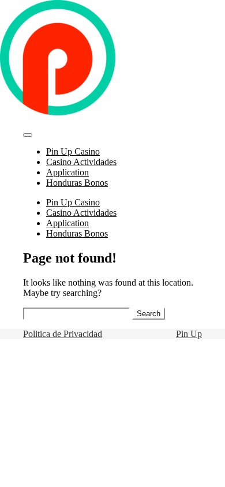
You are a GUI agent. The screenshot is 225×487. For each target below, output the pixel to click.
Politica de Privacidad (62, 334)
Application (67, 172)
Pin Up (189, 334)
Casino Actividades (81, 162)
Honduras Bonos (77, 183)
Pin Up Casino (73, 151)
